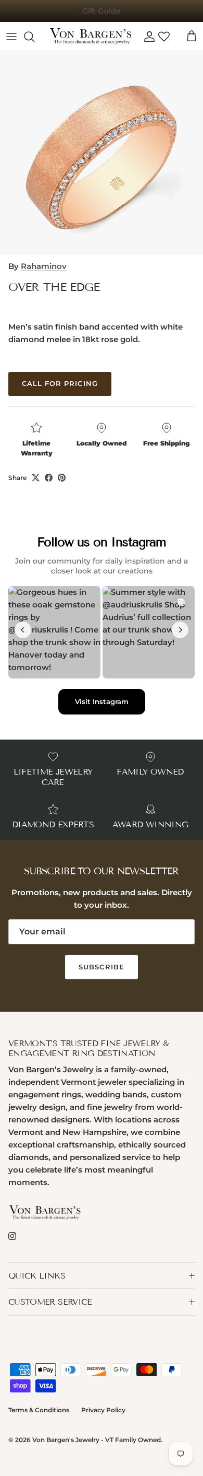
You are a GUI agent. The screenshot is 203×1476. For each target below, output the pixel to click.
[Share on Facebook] (49, 478)
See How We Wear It (102, 15)
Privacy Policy (103, 1410)
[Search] (34, 36)
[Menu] (11, 36)
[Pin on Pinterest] (62, 478)
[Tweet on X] (36, 478)
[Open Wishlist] (164, 36)
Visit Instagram (102, 701)
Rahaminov (44, 266)
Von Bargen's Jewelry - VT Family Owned (96, 1440)
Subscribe (101, 967)
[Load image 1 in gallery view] (101, 153)
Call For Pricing (60, 383)
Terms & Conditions (38, 1410)
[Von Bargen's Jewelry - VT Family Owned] (90, 36)
